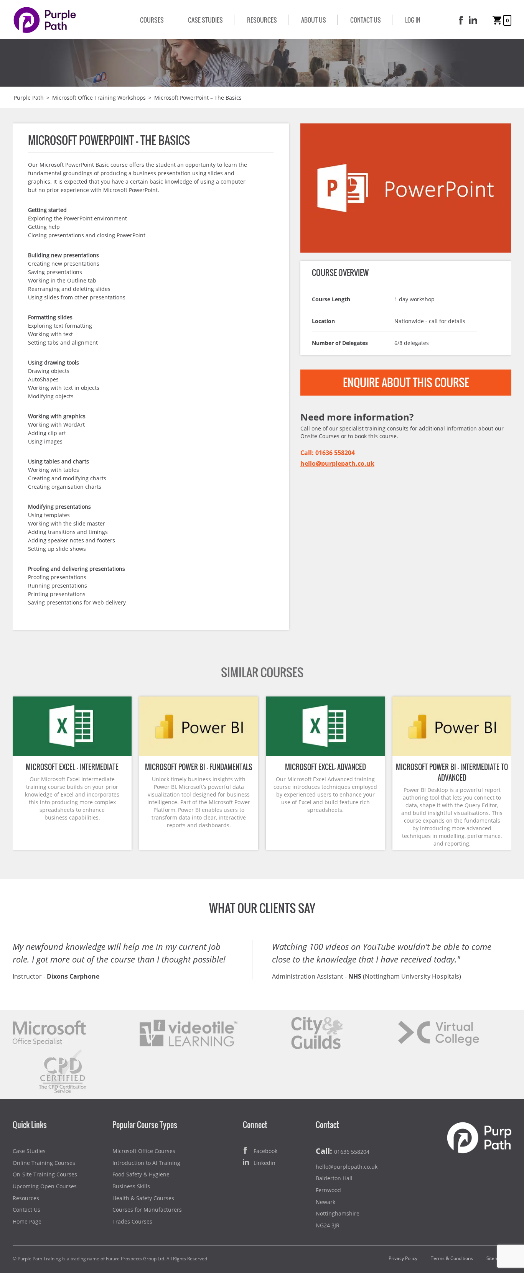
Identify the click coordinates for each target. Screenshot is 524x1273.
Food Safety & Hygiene (141, 1174)
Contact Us (365, 20)
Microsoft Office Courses (143, 1151)
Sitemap (495, 1258)
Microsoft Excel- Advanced (325, 767)
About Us (313, 20)
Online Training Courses (44, 1162)
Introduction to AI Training (146, 1162)
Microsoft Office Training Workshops (99, 97)
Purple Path (29, 97)
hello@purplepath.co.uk (337, 463)
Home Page (27, 1221)
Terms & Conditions (452, 1258)
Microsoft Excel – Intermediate (72, 767)
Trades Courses (132, 1221)
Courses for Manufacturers (147, 1209)
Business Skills (131, 1186)
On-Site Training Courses (45, 1174)
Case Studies (205, 20)
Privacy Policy (403, 1258)
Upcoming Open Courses (45, 1186)
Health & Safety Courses (143, 1198)
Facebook (265, 1151)
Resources (262, 20)
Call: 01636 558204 (327, 452)
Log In (412, 20)
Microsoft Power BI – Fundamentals (198, 767)
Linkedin (264, 1162)
